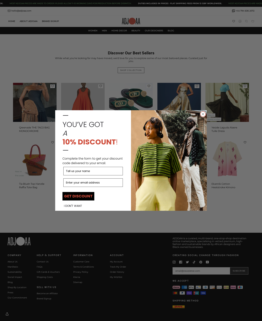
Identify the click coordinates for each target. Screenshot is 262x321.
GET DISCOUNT (78, 196)
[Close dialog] (203, 114)
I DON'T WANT (73, 206)
